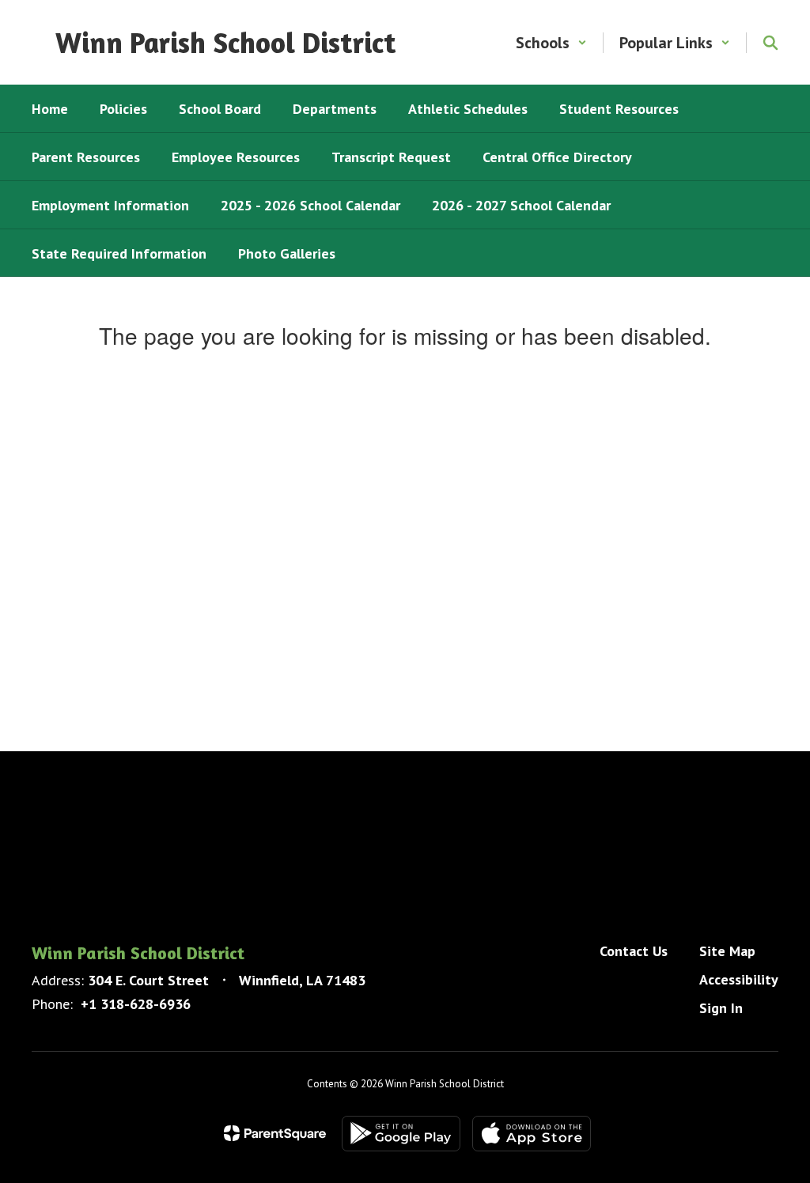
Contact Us (634, 951)
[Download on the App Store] (531, 1133)
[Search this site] (770, 43)
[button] (551, 42)
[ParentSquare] (275, 1133)
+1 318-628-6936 (136, 1004)
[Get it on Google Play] (401, 1133)
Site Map (727, 951)
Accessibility (738, 979)
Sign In (721, 1008)
